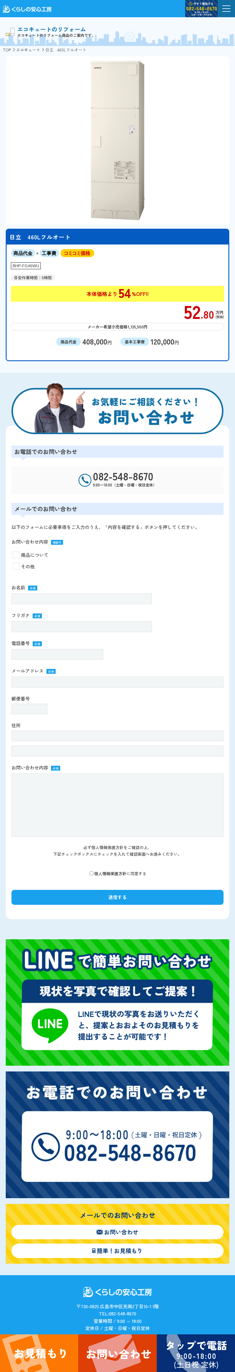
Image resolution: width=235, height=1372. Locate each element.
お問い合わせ (121, 1232)
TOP (7, 50)
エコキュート (28, 50)
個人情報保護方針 (110, 873)
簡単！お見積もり (120, 1250)
